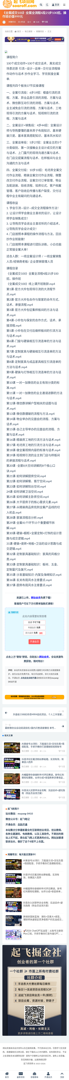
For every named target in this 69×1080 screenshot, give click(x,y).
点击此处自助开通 (28, 678)
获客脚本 (34, 1077)
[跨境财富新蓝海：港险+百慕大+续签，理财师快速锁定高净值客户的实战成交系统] (14, 920)
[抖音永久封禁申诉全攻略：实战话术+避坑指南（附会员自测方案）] (12, 794)
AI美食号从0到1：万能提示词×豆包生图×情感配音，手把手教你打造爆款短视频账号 (43, 864)
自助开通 (22, 824)
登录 (57, 5)
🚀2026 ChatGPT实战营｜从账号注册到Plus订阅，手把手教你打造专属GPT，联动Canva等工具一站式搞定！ (43, 934)
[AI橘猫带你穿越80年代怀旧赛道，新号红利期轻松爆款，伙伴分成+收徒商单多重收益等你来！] (12, 778)
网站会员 (44, 657)
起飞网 (28, 838)
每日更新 (28, 32)
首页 (19, 32)
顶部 (62, 1077)
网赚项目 (12, 22)
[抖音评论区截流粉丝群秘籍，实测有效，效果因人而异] (12, 763)
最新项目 (21, 1077)
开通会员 (34, 642)
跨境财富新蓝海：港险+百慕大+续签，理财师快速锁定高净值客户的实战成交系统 (42, 920)
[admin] (4, 22)
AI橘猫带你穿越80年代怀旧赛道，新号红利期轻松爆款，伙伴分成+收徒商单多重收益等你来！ (43, 778)
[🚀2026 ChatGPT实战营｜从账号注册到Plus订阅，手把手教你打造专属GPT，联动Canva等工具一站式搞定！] (14, 934)
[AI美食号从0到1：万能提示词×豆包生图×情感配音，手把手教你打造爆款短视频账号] (12, 747)
